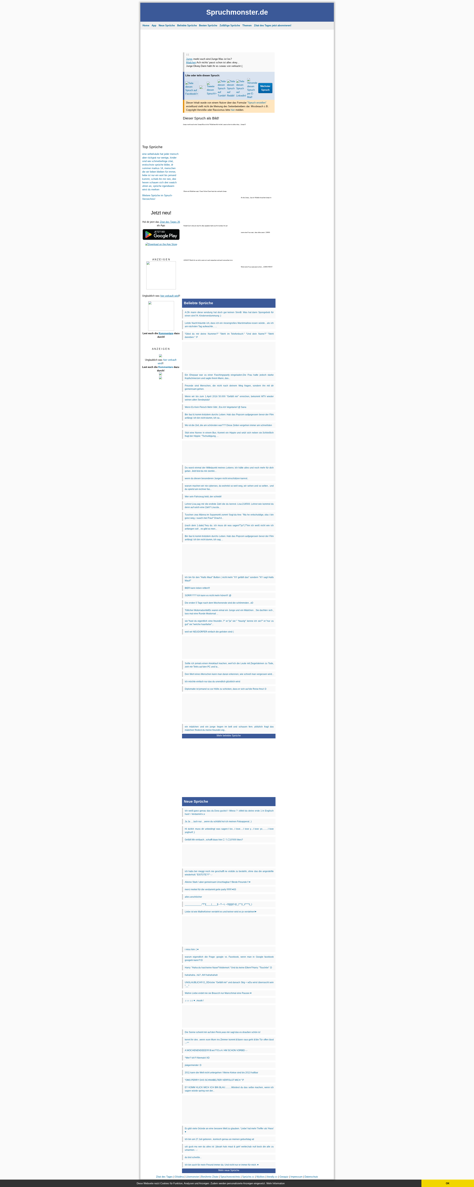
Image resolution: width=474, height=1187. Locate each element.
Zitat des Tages (213, 28)
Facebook (231, 78)
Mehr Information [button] (275, 1183)
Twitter (261, 78)
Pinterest (247, 78)
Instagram (214, 78)
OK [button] (447, 1183)
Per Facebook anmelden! (270, 46)
